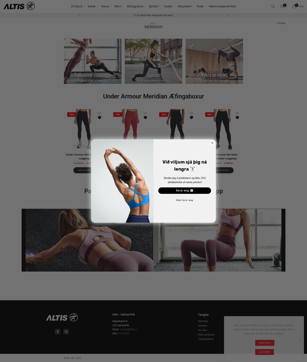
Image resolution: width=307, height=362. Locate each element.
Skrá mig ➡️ (185, 190)
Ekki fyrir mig (184, 200)
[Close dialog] (212, 143)
